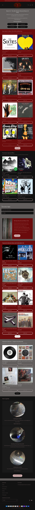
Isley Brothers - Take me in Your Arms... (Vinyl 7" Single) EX (25, 361)
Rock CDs (12, 24)
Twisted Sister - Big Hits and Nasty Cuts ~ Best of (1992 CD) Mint (9, 96)
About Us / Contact (5, 492)
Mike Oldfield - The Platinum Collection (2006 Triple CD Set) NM (9, 329)
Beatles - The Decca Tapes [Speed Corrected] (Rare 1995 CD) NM (25, 261)
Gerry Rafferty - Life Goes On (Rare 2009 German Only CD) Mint (9, 284)
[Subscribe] (16, 500)
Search (3, 484)
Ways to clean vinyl (17, 423)
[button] (3, 5)
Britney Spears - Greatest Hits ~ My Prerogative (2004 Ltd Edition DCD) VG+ (25, 141)
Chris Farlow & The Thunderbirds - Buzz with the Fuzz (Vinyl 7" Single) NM (9, 361)
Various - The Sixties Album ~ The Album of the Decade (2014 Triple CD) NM (9, 51)
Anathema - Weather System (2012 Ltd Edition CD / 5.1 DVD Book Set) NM (25, 284)
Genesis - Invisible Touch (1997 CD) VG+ (7, 118)
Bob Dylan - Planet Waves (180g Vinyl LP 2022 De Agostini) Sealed (24, 195)
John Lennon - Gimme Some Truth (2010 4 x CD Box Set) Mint (24, 306)
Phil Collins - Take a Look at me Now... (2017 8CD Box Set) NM (9, 261)
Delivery (3, 490)
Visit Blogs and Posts (17, 475)
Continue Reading (17, 470)
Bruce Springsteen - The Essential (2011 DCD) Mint (9, 73)
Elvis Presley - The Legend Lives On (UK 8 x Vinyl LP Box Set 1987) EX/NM (9, 386)
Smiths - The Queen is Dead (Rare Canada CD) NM (24, 118)
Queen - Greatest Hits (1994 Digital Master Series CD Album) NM (24, 74)
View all (17, 148)
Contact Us (17, 235)
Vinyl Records (23, 24)
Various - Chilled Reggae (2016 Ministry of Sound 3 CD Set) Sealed (9, 173)
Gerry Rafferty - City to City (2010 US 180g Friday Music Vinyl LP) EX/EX (25, 384)
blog (23, 226)
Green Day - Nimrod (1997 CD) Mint (7, 140)
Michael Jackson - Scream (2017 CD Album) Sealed (24, 172)
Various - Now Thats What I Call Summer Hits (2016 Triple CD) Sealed (9, 195)
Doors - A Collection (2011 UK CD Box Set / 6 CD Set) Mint (9, 306)
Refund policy (4, 488)
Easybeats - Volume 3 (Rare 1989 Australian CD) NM (24, 328)
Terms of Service (4, 486)
